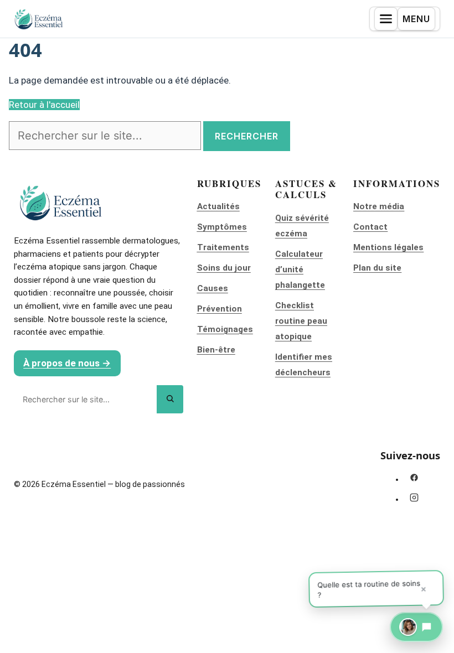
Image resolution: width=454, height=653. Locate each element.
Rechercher (246, 136)
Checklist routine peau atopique (301, 320)
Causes (212, 288)
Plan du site (377, 268)
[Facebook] (414, 478)
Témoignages (225, 329)
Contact (370, 227)
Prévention (219, 309)
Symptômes (222, 227)
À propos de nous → (67, 363)
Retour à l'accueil (44, 104)
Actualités (218, 206)
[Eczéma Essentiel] (39, 19)
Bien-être (216, 350)
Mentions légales (388, 247)
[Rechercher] (170, 399)
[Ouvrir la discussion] (416, 627)
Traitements (223, 247)
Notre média (378, 206)
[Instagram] (414, 497)
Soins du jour (224, 268)
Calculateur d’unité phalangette (300, 269)
